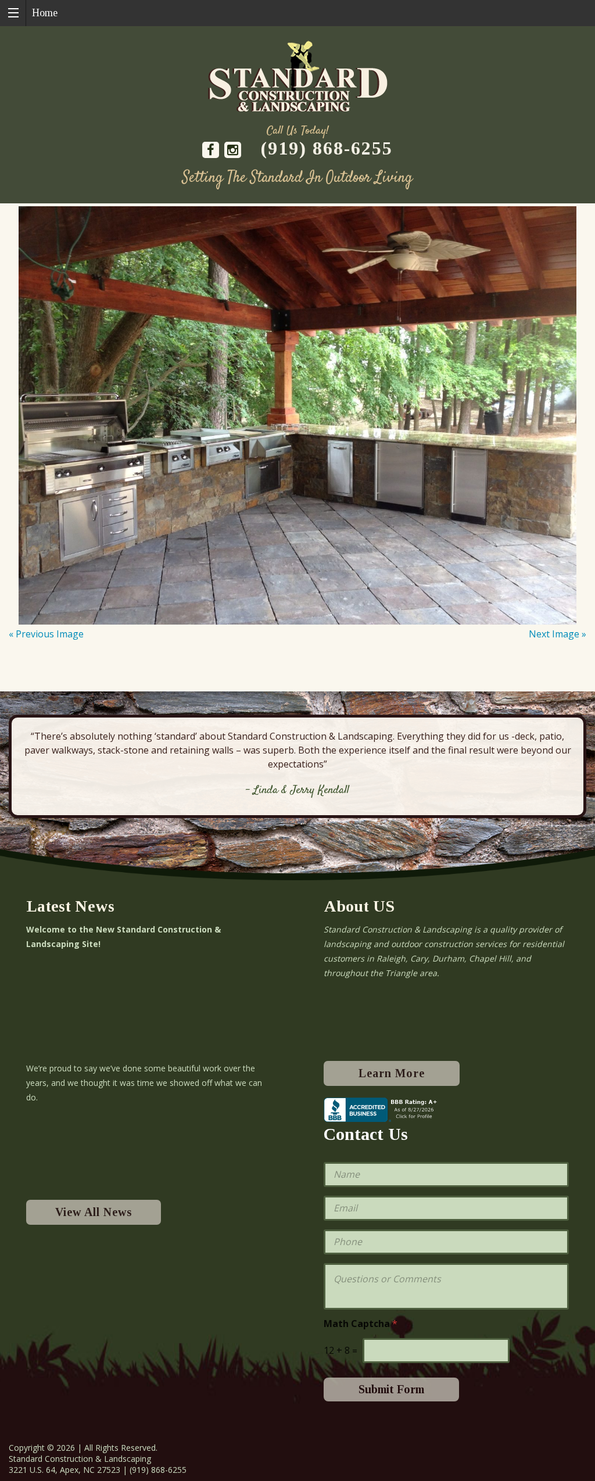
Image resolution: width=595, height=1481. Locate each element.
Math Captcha (360, 1323)
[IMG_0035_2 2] (297, 415)
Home (45, 13)
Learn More (392, 1073)
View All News (93, 1212)
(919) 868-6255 (327, 148)
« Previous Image (46, 633)
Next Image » (557, 633)
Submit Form (391, 1389)
